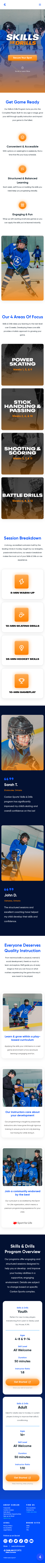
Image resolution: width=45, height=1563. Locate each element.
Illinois (5, 1546)
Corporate (6, 1508)
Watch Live (7, 1518)
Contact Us (30, 1510)
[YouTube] (31, 1541)
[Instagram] (5, 1541)
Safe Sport (6, 1512)
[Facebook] (11, 1541)
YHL (27, 1530)
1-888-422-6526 (31, 1512)
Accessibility (7, 1528)
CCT (27, 1528)
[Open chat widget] (40, 1557)
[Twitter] (16, 1541)
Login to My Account (18, 1546)
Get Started (20, 1382)
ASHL (28, 1526)
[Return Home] (5, 4)
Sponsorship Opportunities (12, 1514)
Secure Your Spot (22, 58)
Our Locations (31, 1508)
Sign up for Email (8, 1516)
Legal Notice (7, 1530)
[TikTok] (21, 1541)
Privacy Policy (7, 1526)
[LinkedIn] (26, 1541)
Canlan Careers (8, 1510)
